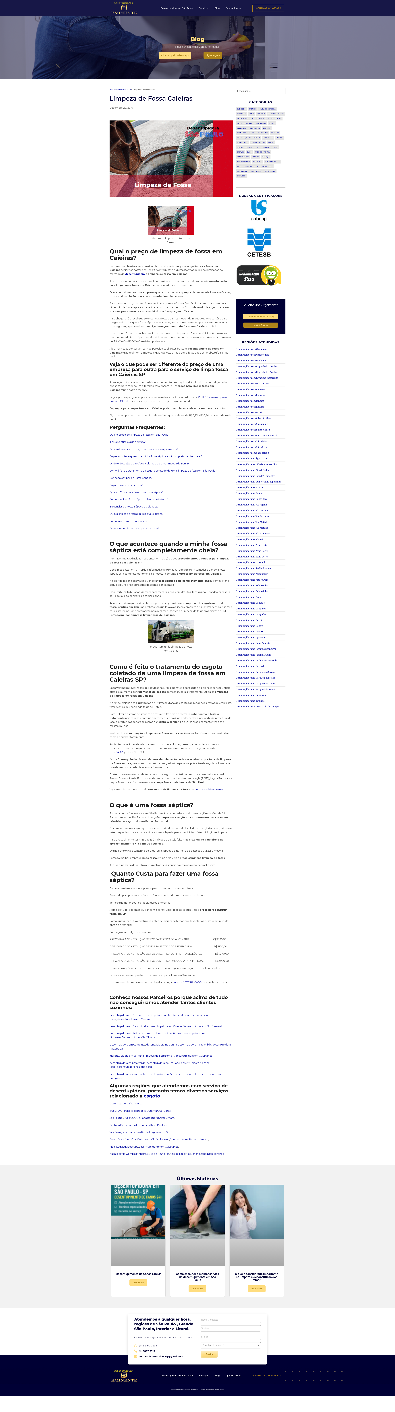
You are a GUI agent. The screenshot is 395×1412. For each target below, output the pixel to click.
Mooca (204, 1139)
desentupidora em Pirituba (126, 1033)
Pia (257, 147)
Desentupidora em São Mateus (252, 441)
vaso (239, 166)
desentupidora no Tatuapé (163, 1063)
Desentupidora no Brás (248, 597)
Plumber (265, 147)
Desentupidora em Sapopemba (252, 452)
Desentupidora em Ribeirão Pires (253, 418)
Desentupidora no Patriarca (251, 695)
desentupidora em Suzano (126, 1015)
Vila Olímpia (128, 1153)
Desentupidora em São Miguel (252, 447)
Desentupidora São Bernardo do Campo (257, 706)
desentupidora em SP (160, 1074)
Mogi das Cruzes (244, 147)
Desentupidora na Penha (249, 493)
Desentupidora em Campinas (127, 1044)
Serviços (203, 8)
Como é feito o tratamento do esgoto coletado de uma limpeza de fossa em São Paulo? (163, 470)
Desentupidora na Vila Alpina (251, 504)
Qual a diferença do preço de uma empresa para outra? (144, 449)
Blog (217, 8)
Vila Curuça (117, 1132)
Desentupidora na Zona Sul (250, 562)
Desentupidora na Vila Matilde (252, 522)
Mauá (270, 142)
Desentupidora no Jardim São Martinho (257, 660)
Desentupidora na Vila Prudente (253, 533)
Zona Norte (256, 171)
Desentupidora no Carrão (249, 620)
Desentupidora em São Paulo (176, 8)
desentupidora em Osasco (166, 1026)
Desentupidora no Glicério (250, 631)
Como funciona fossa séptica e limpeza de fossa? (139, 499)
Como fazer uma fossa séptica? (128, 521)
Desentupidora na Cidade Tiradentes (255, 476)
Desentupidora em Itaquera (250, 389)
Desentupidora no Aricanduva (252, 574)
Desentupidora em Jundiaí (250, 406)
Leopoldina (143, 1125)
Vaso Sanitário (251, 166)
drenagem (241, 128)
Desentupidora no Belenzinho (252, 585)
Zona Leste (242, 171)
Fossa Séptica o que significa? (128, 442)
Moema (195, 1139)
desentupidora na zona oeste (134, 1066)
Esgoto (266, 128)
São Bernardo (243, 161)
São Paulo (257, 161)
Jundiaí (279, 138)
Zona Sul (241, 176)
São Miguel (116, 1117)
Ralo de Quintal (262, 152)
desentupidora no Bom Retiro (162, 1033)
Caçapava (261, 114)
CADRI (120, 752)
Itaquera (152, 1117)
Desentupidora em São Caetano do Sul (256, 435)
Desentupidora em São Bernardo (203, 1026)
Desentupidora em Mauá (249, 412)
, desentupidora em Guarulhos (193, 1055)
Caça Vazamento (276, 114)
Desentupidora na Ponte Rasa (252, 499)
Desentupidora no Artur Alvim (252, 579)
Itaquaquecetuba (127, 1146)
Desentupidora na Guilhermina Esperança (258, 481)
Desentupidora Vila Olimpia (138, 1037)
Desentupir (261, 123)
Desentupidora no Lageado (250, 666)
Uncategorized (272, 161)
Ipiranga (219, 1153)
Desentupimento (244, 123)
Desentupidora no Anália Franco (253, 568)
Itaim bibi (115, 1153)
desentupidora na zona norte (128, 1074)
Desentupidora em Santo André (253, 429)
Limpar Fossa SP (123, 89)
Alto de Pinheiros (158, 1153)
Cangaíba (130, 1139)
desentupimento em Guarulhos (158, 1146)
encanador (255, 128)
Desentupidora (274, 118)
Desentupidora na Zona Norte (252, 551)
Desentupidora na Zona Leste (251, 545)
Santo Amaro (166, 1117)
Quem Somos (233, 8)
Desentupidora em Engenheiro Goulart (257, 366)
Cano (251, 114)
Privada (240, 152)
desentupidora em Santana (127, 1055)
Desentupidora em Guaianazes (252, 383)
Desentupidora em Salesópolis (252, 424)
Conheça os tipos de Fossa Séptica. (131, 477)
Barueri (252, 109)
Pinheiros (142, 1153)
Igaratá (275, 133)
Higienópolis (138, 1110)
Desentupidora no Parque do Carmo (255, 672)
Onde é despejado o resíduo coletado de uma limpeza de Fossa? (149, 463)
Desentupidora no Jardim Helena (253, 654)
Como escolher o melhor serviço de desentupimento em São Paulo (197, 1277)
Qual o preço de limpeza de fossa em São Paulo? (140, 434)
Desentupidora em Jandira (250, 401)
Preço (275, 147)
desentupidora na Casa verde (128, 1063)
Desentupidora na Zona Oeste (252, 556)
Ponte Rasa (117, 1139)
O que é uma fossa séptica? (126, 485)
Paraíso (126, 1110)
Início (112, 89)
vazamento (267, 166)
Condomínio (242, 118)
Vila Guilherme (160, 1139)
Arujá (137, 1117)
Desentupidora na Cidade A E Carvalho (256, 464)
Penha (174, 1139)
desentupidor (258, 118)
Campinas (241, 114)
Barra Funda (128, 1125)
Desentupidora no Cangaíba (251, 614)
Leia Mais (138, 1282)
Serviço (265, 157)
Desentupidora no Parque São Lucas (255, 683)
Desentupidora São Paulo (125, 1103)
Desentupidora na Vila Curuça (252, 510)
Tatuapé (129, 1132)
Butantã (151, 1110)
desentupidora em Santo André (129, 1026)
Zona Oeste (270, 171)
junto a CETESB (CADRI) (188, 982)
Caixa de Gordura (268, 109)
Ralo (249, 152)
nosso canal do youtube (209, 789)
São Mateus (143, 1139)
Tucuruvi (115, 1110)
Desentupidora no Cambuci (250, 602)
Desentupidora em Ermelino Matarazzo (257, 378)
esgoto (152, 1096)
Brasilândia (142, 1132)
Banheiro (241, 109)
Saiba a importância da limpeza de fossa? (134, 528)
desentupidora (135, 274)
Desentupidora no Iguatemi (250, 637)
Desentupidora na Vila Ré (249, 539)
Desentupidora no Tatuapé (250, 701)
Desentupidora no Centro (249, 626)
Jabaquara (207, 1153)
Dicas (271, 123)
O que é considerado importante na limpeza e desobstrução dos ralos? (256, 1277)
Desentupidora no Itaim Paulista (253, 643)
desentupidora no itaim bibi (194, 1044)
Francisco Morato (245, 133)
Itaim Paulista (158, 1125)
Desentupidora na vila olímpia (161, 1015)
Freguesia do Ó (158, 1132)
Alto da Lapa (177, 1153)
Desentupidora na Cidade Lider (252, 470)
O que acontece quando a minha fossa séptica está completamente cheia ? (156, 456)
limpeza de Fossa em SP (159, 1055)
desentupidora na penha (161, 1044)
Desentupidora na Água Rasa (251, 458)
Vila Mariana (192, 1153)
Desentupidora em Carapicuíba (252, 354)
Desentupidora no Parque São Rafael (255, 689)
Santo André (243, 157)
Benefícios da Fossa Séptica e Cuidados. (134, 506)
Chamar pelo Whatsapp (260, 316)
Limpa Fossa (242, 142)
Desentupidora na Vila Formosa (252, 516)
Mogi (113, 1146)
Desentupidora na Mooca (249, 487)
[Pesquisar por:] (260, 91)
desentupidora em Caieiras (133, 1019)
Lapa (144, 1117)
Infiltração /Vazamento (248, 138)
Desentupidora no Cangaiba (251, 608)
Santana (115, 1125)
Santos (255, 157)
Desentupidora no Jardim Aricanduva (256, 649)
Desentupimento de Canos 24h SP (138, 1273)
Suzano (128, 1117)
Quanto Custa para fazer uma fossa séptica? (136, 492)
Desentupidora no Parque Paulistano (255, 677)
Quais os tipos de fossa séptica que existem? (136, 513)
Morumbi (184, 1139)
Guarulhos (163, 1110)
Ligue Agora (261, 325)
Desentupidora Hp (186, 1074)
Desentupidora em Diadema (251, 360)
